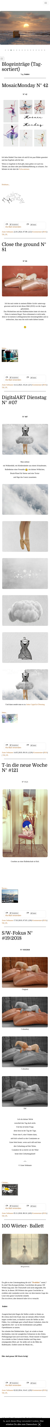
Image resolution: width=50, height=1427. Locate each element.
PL (6, 234)
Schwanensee (24, 169)
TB (3, 234)
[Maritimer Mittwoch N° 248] (25, 28)
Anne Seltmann (7, 232)
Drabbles (36, 1282)
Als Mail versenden (13, 227)
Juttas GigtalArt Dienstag (35, 704)
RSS (44, 232)
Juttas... (4, 348)
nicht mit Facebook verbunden (6, 224)
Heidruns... (6, 185)
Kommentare (37, 232)
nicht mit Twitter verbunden (27, 224)
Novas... (5, 888)
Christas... (5, 1182)
